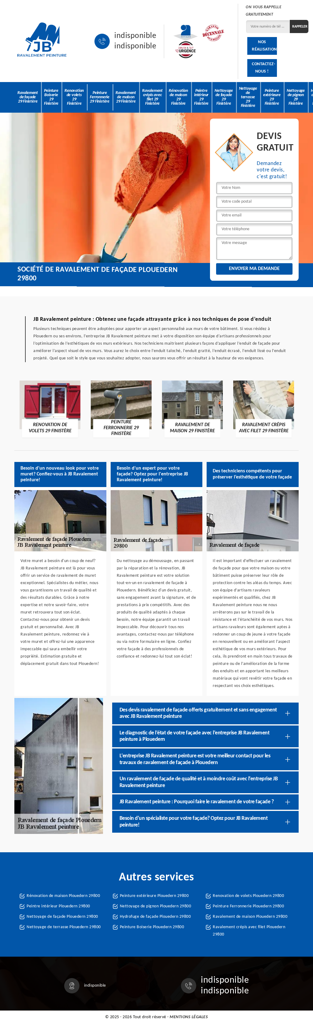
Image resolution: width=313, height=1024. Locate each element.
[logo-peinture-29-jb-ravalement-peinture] (42, 41)
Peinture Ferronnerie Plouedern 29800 (248, 906)
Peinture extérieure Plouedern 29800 (154, 896)
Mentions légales (189, 1017)
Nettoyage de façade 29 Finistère (224, 97)
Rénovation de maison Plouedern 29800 (63, 896)
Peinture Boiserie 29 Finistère (51, 97)
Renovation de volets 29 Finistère (74, 97)
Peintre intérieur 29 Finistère (201, 97)
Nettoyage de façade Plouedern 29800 (62, 916)
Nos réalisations (264, 46)
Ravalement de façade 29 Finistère (27, 97)
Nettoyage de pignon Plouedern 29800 (155, 906)
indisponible (135, 36)
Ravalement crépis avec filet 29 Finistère (152, 97)
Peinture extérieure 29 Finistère (272, 97)
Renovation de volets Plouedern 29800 (248, 896)
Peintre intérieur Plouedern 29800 (58, 906)
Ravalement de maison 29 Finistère (126, 97)
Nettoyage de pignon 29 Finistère (296, 97)
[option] (50, 408)
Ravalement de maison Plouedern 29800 (250, 916)
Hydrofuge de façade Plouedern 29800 (155, 916)
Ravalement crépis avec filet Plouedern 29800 (249, 931)
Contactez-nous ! (263, 68)
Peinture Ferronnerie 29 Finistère (99, 97)
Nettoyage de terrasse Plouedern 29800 (64, 927)
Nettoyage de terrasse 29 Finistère (248, 97)
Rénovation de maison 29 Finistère (178, 97)
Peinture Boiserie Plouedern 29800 (152, 927)
